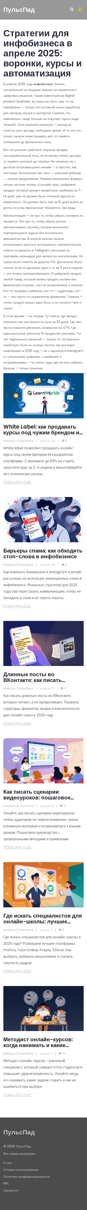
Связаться (10, 1190)
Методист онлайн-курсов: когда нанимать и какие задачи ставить (38, 1042)
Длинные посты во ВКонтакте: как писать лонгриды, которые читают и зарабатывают (42, 677)
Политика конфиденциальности (26, 1176)
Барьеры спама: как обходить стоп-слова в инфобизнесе (43, 553)
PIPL (6, 1183)
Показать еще (17, 482)
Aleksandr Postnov (18, 806)
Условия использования (20, 1169)
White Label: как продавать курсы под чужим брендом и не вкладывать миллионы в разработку (41, 430)
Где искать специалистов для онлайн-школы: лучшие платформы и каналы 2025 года (42, 918)
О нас (7, 1163)
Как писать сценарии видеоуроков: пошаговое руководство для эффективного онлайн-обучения (36, 795)
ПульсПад (19, 9)
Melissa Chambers (18, 441)
